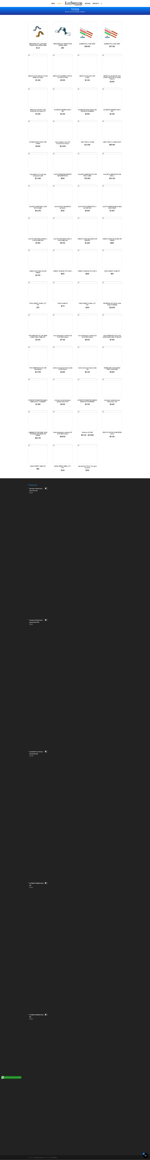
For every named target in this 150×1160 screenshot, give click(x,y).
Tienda (59, 3)
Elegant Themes (39, 1157)
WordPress (54, 1157)
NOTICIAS (87, 3)
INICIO (53, 3)
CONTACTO (95, 3)
